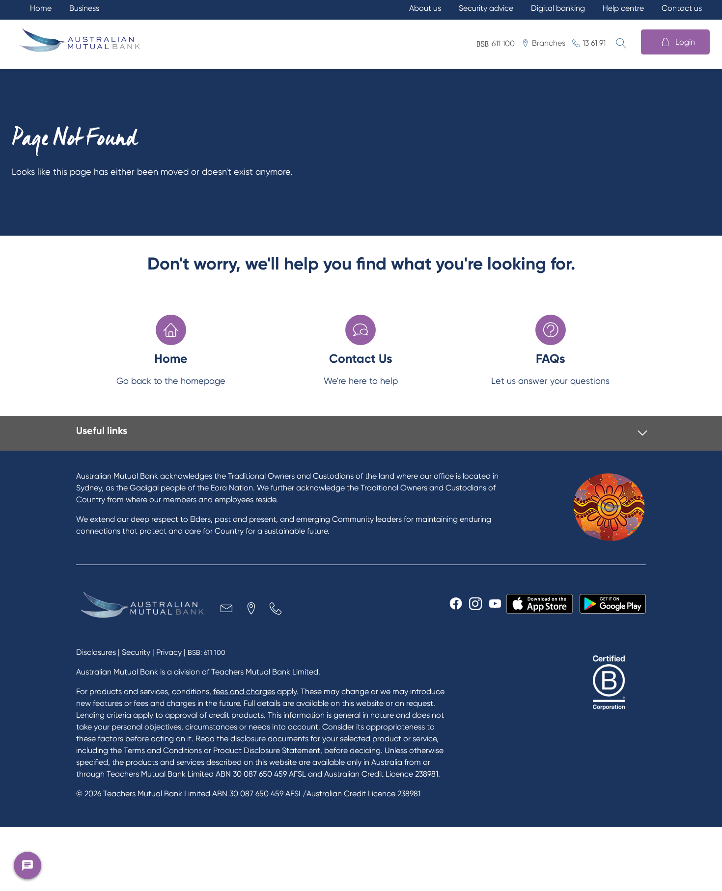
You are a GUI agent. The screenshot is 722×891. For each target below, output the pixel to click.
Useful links (101, 430)
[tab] (361, 433)
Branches (548, 43)
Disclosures (96, 652)
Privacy (169, 652)
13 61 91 (594, 43)
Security (136, 652)
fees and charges (244, 691)
